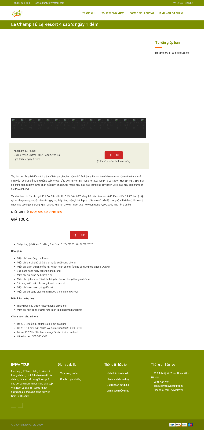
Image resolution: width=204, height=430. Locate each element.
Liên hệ (189, 2)
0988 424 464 (22, 2)
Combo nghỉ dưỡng (142, 13)
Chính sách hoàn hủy (118, 379)
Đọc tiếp (24, 396)
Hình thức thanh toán (118, 373)
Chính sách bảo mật (118, 390)
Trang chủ (89, 13)
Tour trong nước (113, 13)
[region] (78, 86)
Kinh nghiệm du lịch (172, 13)
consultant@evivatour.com (49, 2)
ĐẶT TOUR (114, 155)
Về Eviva (178, 2)
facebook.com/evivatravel (168, 390)
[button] (16, 76)
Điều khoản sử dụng (118, 384)
